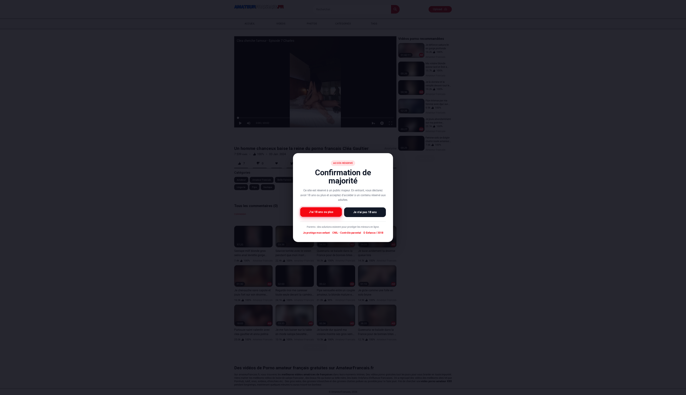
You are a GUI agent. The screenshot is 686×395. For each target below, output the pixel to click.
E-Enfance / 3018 (373, 232)
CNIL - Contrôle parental (346, 232)
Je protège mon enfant (316, 232)
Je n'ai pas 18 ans (365, 212)
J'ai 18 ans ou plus (321, 211)
